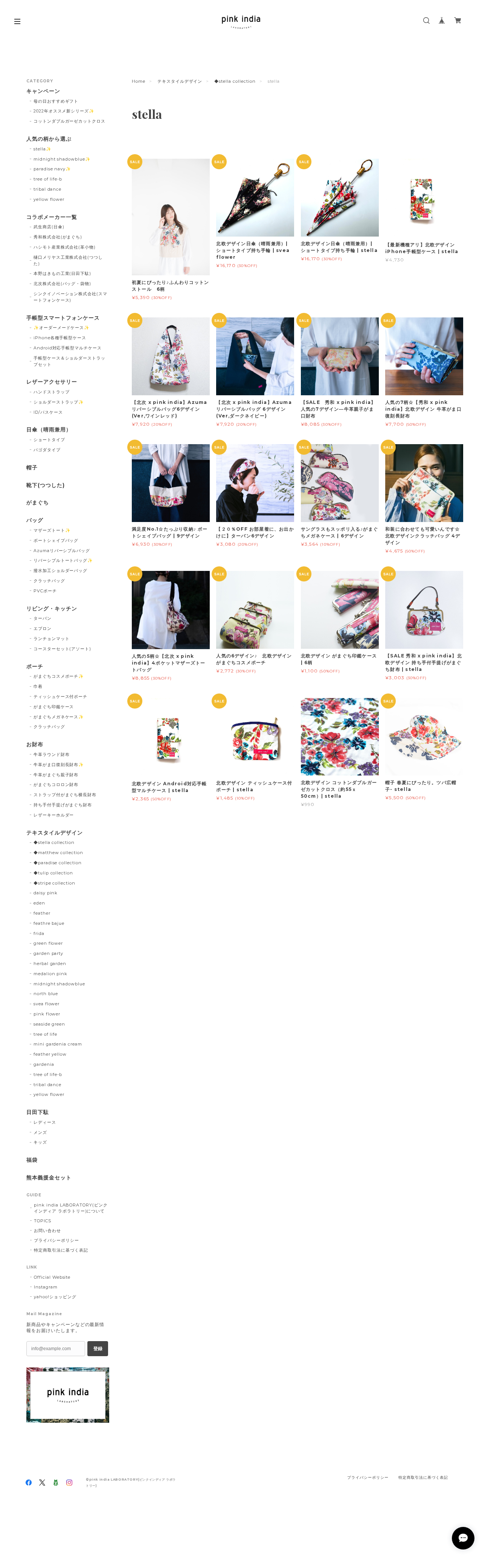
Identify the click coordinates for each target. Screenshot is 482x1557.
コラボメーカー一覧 (51, 217)
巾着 (38, 686)
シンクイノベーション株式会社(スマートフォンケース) (70, 297)
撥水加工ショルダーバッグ (61, 570)
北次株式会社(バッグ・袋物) (62, 283)
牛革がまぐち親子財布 (56, 774)
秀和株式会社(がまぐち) (58, 237)
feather (42, 913)
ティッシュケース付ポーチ (61, 696)
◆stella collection (234, 81)
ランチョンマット (52, 638)
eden (39, 903)
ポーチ (34, 666)
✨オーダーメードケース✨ (62, 327)
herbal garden (50, 963)
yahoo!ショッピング (55, 1296)
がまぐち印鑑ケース (54, 706)
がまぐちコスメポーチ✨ (59, 676)
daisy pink (46, 892)
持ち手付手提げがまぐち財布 (63, 804)
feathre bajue (49, 923)
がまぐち (37, 502)
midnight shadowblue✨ (62, 159)
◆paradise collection (58, 862)
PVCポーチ (45, 590)
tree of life (46, 1034)
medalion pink (50, 973)
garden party (49, 953)
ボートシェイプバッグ (56, 540)
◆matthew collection (58, 852)
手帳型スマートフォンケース (62, 318)
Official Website (52, 1277)
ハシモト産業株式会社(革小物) (65, 247)
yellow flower (49, 199)
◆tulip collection (53, 873)
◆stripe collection (54, 883)
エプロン (43, 628)
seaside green (49, 1024)
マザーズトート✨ (52, 530)
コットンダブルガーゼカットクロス (69, 121)
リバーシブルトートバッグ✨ (63, 560)
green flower (48, 943)
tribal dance (48, 189)
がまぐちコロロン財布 (56, 784)
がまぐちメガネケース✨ (59, 716)
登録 (97, 1348)
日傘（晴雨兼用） (49, 429)
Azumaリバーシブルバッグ (62, 550)
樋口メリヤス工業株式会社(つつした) (68, 260)
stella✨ (43, 149)
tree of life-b (48, 179)
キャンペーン (43, 91)
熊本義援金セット (49, 1178)
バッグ (34, 520)
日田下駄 (37, 1112)
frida (39, 933)
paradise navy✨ (52, 168)
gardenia (44, 1064)
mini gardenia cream (58, 1044)
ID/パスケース (48, 412)
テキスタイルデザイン (180, 81)
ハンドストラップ (52, 392)
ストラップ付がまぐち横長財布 (65, 794)
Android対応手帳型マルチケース (68, 348)
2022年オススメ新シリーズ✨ (64, 111)
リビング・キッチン (51, 609)
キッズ (40, 1142)
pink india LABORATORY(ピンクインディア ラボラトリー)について (71, 1208)
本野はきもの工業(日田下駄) (62, 273)
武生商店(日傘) (49, 226)
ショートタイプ (49, 439)
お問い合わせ (47, 1230)
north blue (46, 993)
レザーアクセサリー (51, 382)
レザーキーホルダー (54, 815)
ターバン (43, 618)
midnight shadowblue (59, 983)
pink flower (47, 1014)
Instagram (46, 1287)
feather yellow (50, 1054)
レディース (45, 1122)
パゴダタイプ (47, 449)
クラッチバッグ (49, 580)
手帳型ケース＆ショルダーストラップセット (69, 361)
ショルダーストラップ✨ (59, 402)
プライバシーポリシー (56, 1240)
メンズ (40, 1132)
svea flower (47, 1003)
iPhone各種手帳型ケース (60, 337)
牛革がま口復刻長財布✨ (59, 764)
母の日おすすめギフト (56, 101)
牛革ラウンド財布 (52, 754)
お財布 (34, 744)
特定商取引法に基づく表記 (61, 1250)
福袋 (32, 1160)
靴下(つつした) (45, 485)
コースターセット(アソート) (62, 648)
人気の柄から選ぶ (49, 139)
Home (138, 81)
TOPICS (42, 1220)
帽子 (32, 467)
